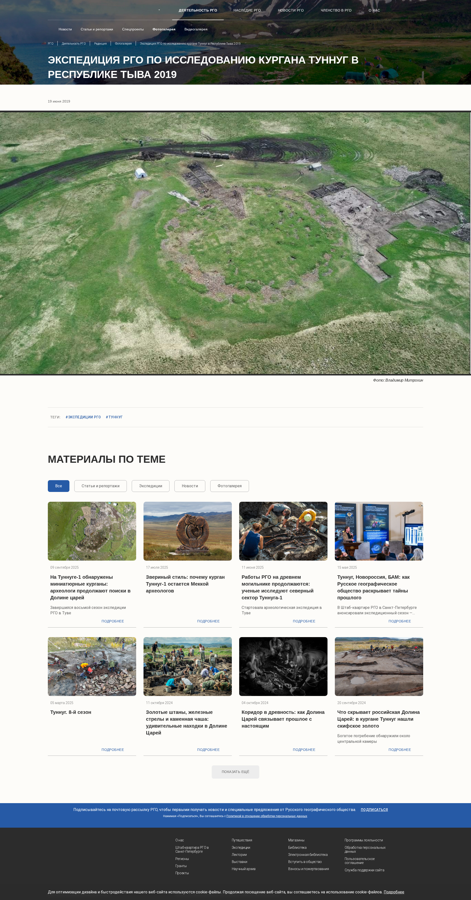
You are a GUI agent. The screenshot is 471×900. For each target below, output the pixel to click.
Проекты (182, 873)
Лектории (239, 855)
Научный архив (244, 869)
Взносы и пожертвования (308, 869)
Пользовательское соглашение (360, 861)
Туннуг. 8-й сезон (70, 712)
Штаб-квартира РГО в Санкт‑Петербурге (192, 850)
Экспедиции (241, 847)
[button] (14, 243)
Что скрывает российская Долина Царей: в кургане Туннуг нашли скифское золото (378, 719)
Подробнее (113, 621)
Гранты (181, 866)
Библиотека (297, 847)
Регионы (182, 859)
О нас (179, 840)
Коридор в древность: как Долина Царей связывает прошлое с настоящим (283, 719)
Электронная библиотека (308, 855)
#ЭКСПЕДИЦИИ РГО (83, 417)
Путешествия (242, 840)
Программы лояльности (364, 840)
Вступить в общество (305, 862)
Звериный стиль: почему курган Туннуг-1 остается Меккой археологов (185, 583)
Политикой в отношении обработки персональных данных (266, 816)
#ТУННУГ (114, 417)
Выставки (239, 862)
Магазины (296, 840)
